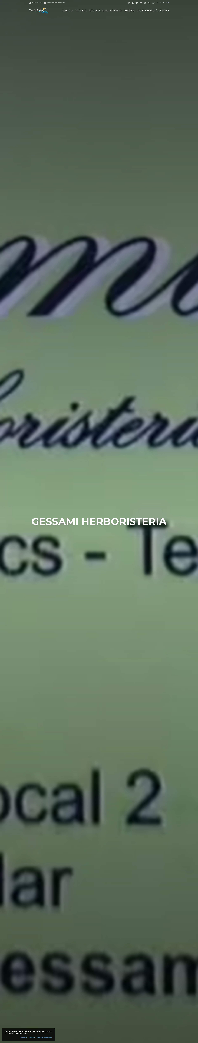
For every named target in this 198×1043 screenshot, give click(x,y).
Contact (164, 10)
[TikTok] (145, 3)
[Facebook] (129, 3)
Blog (105, 10)
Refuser (32, 1038)
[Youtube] (141, 3)
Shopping (116, 10)
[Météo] (153, 3)
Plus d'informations (44, 1038)
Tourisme (81, 10)
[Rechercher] (149, 3)
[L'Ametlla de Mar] (38, 11)
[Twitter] (137, 3)
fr (168, 3)
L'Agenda (94, 10)
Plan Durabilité (147, 10)
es (166, 3)
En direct (129, 10)
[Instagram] (133, 3)
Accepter (23, 1038)
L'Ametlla (67, 10)
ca (161, 3)
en (163, 3)
